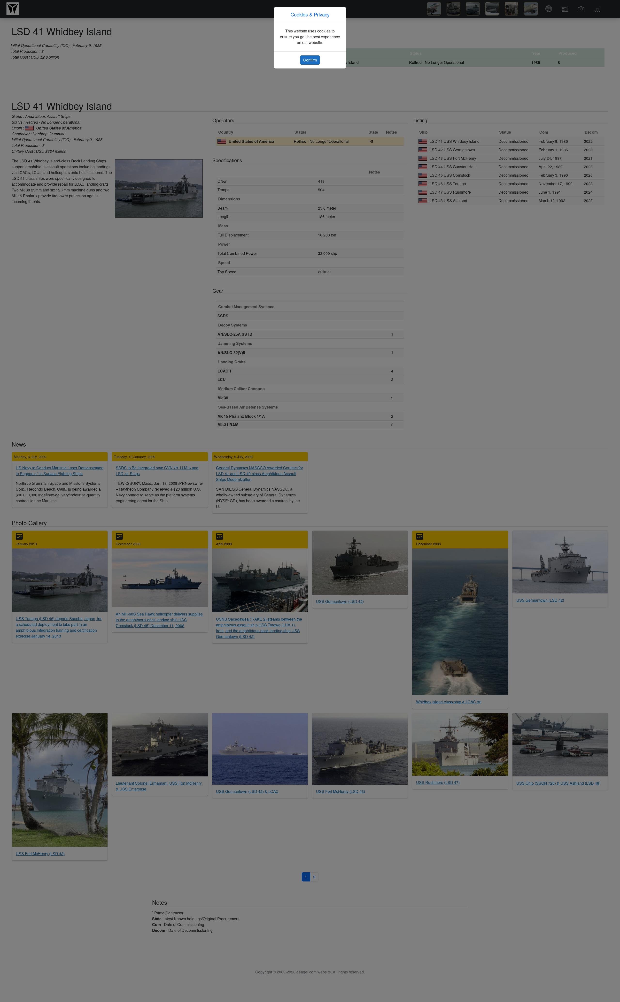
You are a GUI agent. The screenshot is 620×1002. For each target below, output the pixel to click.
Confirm (310, 60)
